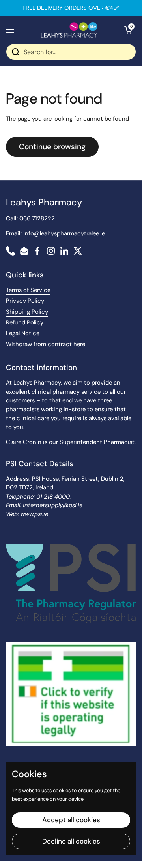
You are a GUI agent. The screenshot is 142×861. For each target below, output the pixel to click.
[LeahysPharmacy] (69, 30)
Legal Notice (22, 333)
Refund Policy (24, 322)
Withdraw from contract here (45, 344)
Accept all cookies (71, 819)
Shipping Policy (27, 312)
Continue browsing (52, 147)
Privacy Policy (25, 301)
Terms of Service (28, 290)
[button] (128, 30)
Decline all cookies (71, 841)
